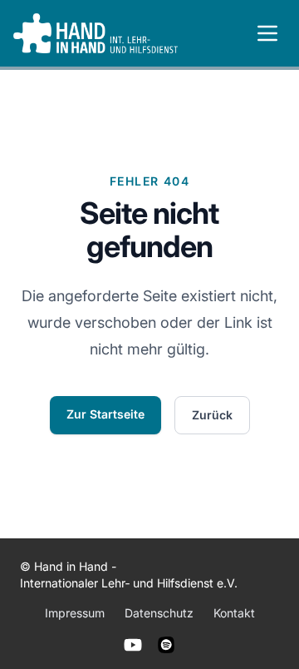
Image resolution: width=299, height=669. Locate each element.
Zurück (212, 415)
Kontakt (234, 613)
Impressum (75, 613)
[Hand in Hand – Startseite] (95, 33)
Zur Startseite (105, 414)
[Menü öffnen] (267, 33)
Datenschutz (159, 613)
